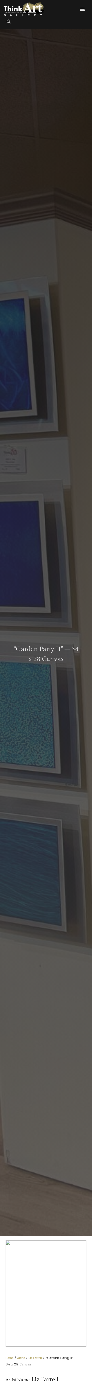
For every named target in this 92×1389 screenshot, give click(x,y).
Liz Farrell (35, 1358)
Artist (21, 1358)
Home (9, 1358)
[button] (82, 9)
